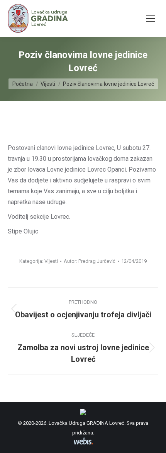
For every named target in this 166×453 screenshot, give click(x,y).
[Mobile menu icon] (150, 18)
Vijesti (51, 261)
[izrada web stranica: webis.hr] (83, 444)
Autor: (89, 261)
